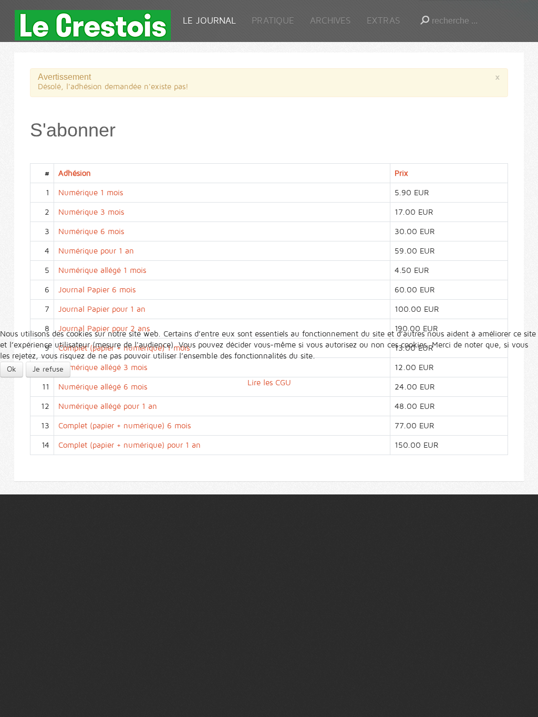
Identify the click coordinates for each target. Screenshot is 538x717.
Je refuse (48, 369)
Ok (11, 369)
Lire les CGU (269, 382)
